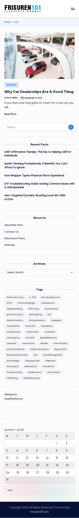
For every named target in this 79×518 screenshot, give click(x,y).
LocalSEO (30, 337)
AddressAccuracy (15, 297)
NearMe (44, 343)
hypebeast (56, 320)
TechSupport (13, 366)
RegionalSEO (60, 349)
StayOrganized (32, 360)
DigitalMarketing (15, 308)
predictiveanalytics (39, 349)
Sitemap (9, 245)
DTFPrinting (33, 308)
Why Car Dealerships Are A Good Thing (38, 91)
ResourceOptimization (17, 355)
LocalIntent (49, 332)
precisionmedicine (15, 349)
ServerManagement (52, 355)
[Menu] (73, 9)
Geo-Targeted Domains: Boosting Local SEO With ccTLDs (34, 197)
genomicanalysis (15, 314)
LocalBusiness (13, 332)
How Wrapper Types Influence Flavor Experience (34, 175)
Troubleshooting (14, 372)
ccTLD (9, 303)
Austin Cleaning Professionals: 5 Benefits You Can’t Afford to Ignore (36, 165)
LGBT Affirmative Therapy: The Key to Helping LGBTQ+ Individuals (37, 153)
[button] (70, 127)
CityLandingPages (26, 303)
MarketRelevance (48, 337)
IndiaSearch (47, 326)
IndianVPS (30, 326)
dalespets (10, 394)
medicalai (11, 343)
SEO (35, 355)
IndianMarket (13, 326)
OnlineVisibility (60, 343)
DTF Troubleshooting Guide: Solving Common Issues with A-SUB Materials (39, 185)
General (11, 84)
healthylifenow (13, 399)
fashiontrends (51, 308)
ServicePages (13, 360)
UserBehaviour (35, 372)
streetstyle (50, 360)
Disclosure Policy (14, 238)
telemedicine (30, 366)
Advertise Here (13, 225)
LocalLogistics (13, 337)
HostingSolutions (37, 320)
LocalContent (32, 332)
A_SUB (32, 297)
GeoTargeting (35, 314)
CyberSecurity (48, 303)
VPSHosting (12, 378)
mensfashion (28, 343)
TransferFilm (48, 366)
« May (10, 490)
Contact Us (11, 232)
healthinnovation (15, 320)
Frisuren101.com (39, 512)
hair (49, 314)
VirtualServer (53, 372)
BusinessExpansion (51, 297)
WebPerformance (32, 378)
